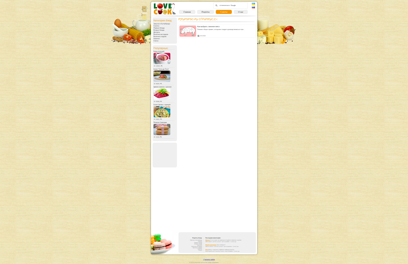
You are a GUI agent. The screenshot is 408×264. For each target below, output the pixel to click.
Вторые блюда (159, 30)
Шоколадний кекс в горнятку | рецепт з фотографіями (219, 251)
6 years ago (236, 246)
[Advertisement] (164, 155)
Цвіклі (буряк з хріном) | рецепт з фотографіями (217, 241)
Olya (206, 249)
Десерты (157, 32)
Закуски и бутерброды (162, 24)
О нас (240, 12)
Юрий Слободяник (210, 244)
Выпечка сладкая (160, 36)
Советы (223, 12)
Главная (187, 12)
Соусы (156, 41)
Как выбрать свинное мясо (208, 27)
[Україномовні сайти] (209, 259)
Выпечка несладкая (161, 34)
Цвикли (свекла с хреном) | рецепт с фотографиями (218, 246)
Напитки (157, 38)
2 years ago (233, 241)
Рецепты (206, 12)
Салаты (156, 26)
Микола (207, 240)
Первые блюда (159, 28)
